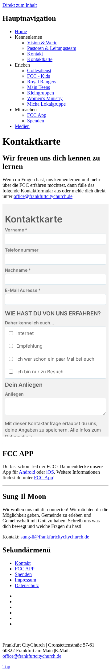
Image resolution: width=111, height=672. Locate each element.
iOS (50, 472)
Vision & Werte (42, 42)
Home (21, 31)
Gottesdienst (39, 70)
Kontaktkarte (39, 59)
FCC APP (25, 568)
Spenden (35, 120)
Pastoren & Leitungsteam (51, 48)
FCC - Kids (38, 76)
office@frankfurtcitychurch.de (43, 196)
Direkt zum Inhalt (19, 5)
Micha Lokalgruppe (46, 104)
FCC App (36, 115)
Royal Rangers (41, 81)
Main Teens (38, 87)
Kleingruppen (40, 92)
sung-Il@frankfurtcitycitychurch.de (55, 536)
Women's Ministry (45, 98)
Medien (22, 126)
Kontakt (35, 53)
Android (27, 472)
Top (6, 666)
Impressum (25, 579)
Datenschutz (27, 585)
